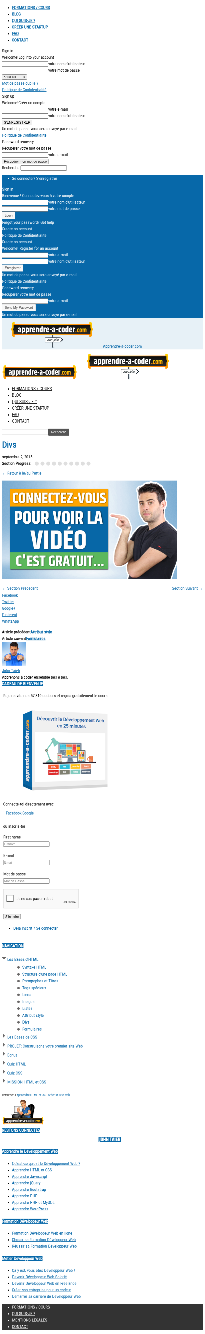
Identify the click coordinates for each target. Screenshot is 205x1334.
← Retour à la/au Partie (22, 473)
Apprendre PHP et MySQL (33, 1202)
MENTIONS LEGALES (29, 1320)
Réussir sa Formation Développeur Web (44, 1246)
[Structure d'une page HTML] (43, 464)
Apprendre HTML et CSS (32, 1169)
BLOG (16, 13)
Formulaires (36, 638)
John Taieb (11, 670)
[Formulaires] (89, 464)
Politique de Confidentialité (24, 89)
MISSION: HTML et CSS (26, 1081)
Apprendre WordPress (30, 1208)
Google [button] (28, 812)
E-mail (8, 855)
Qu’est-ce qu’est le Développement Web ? (46, 1163)
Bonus (12, 1055)
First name (12, 836)
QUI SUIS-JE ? (23, 20)
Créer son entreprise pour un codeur (41, 1289)
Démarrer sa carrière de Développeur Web (46, 1296)
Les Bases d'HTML (22, 959)
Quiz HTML (16, 1064)
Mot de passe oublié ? (20, 83)
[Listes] (72, 464)
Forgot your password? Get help (28, 222)
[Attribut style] (78, 464)
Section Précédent (20, 588)
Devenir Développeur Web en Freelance (44, 1283)
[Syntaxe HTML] (37, 464)
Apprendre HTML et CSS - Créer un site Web (43, 1095)
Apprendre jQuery (26, 1182)
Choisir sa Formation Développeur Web (44, 1239)
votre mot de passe (64, 70)
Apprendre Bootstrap (29, 1189)
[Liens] (61, 464)
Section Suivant (187, 588)
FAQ (15, 33)
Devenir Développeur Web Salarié (39, 1276)
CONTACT (20, 39)
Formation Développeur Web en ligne (42, 1233)
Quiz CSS (14, 1072)
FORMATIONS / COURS (31, 7)
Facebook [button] (14, 812)
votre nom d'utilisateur (66, 63)
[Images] (66, 464)
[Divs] (83, 464)
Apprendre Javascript (29, 1176)
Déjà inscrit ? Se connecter (35, 928)
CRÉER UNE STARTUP (30, 26)
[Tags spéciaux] (55, 464)
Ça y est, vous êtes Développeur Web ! (43, 1270)
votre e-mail (58, 109)
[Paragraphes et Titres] (49, 464)
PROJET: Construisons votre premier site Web (45, 1046)
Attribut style (41, 631)
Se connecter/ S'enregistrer (34, 178)
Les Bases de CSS (22, 1037)
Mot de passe (14, 873)
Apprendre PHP (25, 1195)
